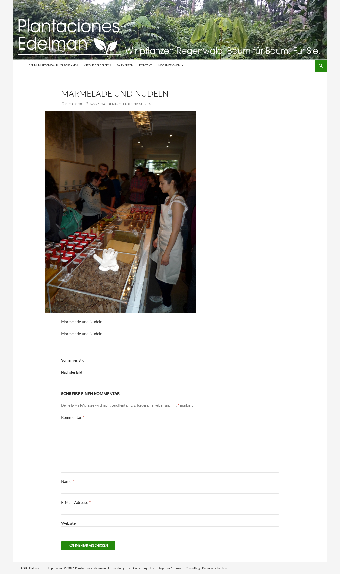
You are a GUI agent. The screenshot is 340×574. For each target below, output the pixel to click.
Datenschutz (37, 568)
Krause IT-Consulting (186, 568)
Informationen (169, 65)
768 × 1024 (97, 104)
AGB (24, 568)
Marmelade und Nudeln (131, 104)
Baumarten (124, 65)
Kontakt (145, 65)
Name (67, 482)
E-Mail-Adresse (76, 503)
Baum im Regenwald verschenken (53, 65)
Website (68, 523)
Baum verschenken (214, 568)
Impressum (55, 568)
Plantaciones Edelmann (90, 568)
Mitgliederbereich (97, 65)
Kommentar (72, 418)
